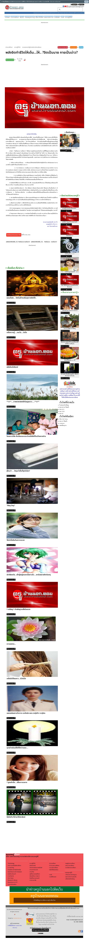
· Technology (10, 863)
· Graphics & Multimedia (14, 870)
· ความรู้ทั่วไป (32, 863)
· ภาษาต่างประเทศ (33, 870)
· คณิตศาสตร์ (32, 865)
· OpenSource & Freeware (14, 872)
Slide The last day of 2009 (69, 148)
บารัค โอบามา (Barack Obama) (69, 310)
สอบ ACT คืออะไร (63, 421)
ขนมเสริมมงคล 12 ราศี (69, 360)
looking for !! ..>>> (69, 253)
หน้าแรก (81, 47)
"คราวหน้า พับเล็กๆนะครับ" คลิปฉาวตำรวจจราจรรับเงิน (70, 374)
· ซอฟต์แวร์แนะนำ (11, 874)
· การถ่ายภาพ (10, 876)
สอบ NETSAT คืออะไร (64, 407)
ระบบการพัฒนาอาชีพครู (70, 328)
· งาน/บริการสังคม (53, 868)
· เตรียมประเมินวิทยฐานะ (71, 875)
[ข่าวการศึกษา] (15, 17)
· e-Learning (10, 868)
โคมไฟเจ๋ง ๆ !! (69, 235)
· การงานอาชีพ (32, 880)
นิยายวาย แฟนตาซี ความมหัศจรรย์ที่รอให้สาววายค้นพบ (69, 342)
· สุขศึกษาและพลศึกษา (34, 874)
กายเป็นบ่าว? (54, 242)
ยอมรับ (86, 1)
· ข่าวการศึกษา (52, 863)
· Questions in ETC (12, 882)
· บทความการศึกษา (69, 865)
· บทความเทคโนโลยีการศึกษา (14, 865)
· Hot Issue (10, 878)
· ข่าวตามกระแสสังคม (54, 865)
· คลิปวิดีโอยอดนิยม (53, 870)
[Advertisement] (44, 33)
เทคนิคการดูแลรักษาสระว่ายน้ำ (69, 222)
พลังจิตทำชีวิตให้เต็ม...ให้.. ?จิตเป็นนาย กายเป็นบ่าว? (18, 242)
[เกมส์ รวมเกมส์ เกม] (62, 17)
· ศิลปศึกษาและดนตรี (34, 878)
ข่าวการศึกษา (9, 47)
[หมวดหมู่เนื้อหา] (39, 17)
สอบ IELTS (61, 409)
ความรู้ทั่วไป (17, 47)
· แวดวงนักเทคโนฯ (11, 884)
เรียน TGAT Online (63, 419)
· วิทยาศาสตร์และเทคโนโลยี (35, 868)
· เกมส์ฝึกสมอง (52, 877)
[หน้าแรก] (7, 17)
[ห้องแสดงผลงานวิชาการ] (48, 17)
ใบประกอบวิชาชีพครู (64, 405)
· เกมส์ (50, 875)
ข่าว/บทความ (73, 47)
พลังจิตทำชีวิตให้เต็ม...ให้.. (37, 242)
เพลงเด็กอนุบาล (62, 425)
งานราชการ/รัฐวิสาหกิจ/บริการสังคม (31, 47)
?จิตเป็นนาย (47, 242)
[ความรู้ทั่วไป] (68, 17)
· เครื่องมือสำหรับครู (70, 879)
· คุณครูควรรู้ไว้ (68, 873)
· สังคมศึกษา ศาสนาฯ (34, 876)
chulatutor (62, 423)
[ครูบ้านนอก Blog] (21, 17)
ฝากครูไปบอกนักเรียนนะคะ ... (69, 208)
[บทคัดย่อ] (57, 17)
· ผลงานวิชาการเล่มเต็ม (70, 877)
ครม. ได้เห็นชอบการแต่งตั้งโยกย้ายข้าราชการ (69, 286)
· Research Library (12, 880)
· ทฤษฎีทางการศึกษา (70, 863)
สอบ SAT (61, 413)
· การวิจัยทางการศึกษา (70, 868)
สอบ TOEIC (62, 411)
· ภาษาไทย (31, 872)
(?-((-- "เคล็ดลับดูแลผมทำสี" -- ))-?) (69, 272)
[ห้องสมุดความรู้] (30, 17)
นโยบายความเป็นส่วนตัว (55, 1)
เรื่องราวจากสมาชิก (63, 47)
